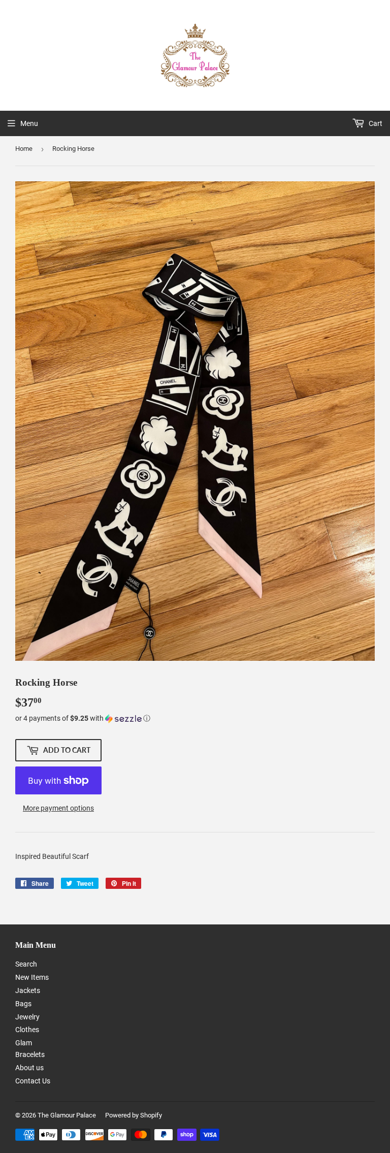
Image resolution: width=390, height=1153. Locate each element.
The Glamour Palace (67, 1115)
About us (29, 1068)
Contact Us (32, 1081)
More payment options (58, 808)
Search (26, 964)
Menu (29, 123)
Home (23, 148)
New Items (32, 977)
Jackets (27, 990)
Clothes (27, 1030)
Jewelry (27, 1017)
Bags (23, 1004)
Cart (374, 123)
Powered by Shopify (133, 1115)
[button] (195, 718)
